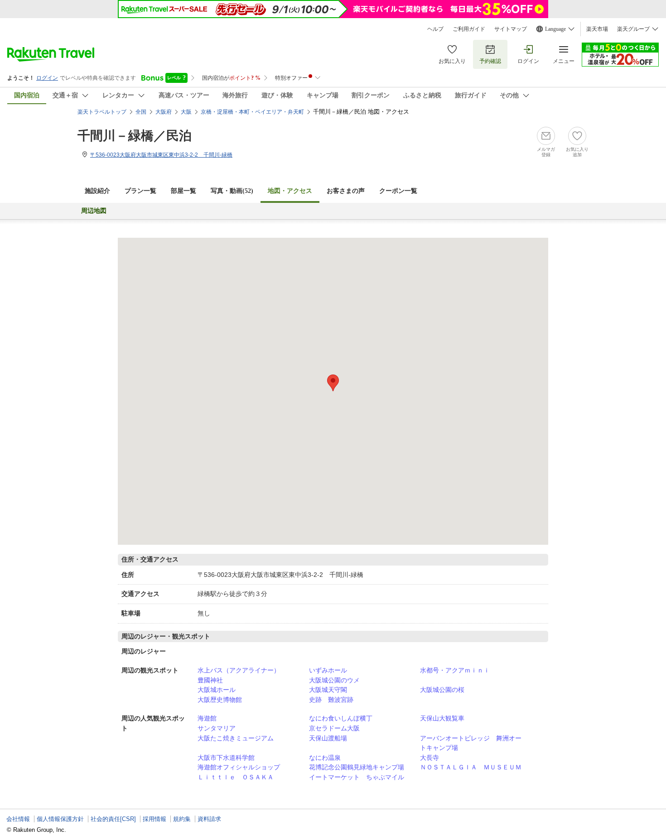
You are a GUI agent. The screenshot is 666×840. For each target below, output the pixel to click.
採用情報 (154, 819)
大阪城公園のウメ (334, 680)
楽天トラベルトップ (101, 112)
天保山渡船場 (328, 738)
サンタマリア (217, 728)
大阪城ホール (217, 689)
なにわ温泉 (325, 757)
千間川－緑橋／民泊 (134, 136)
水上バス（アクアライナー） (239, 670)
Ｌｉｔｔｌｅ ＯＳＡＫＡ (236, 777)
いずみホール (328, 670)
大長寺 (429, 757)
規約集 (182, 819)
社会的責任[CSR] (113, 819)
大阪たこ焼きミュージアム (236, 738)
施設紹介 (97, 190)
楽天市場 (597, 29)
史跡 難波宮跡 (331, 699)
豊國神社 (210, 680)
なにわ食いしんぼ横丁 (340, 718)
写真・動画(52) (232, 190)
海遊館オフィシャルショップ (239, 767)
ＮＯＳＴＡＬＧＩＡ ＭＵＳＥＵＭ (470, 767)
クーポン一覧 (398, 190)
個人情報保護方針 (60, 819)
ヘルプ (435, 29)
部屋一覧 (183, 190)
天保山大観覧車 (442, 718)
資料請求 (209, 819)
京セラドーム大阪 (334, 728)
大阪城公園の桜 (442, 689)
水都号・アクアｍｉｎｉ (455, 670)
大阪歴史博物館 (220, 699)
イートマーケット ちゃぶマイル (356, 777)
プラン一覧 (140, 190)
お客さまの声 (346, 190)
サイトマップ (510, 29)
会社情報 (18, 819)
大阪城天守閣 (328, 689)
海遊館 (207, 718)
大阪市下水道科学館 (226, 757)
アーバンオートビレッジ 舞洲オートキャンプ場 (470, 743)
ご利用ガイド (469, 29)
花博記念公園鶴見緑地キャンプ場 (356, 767)
